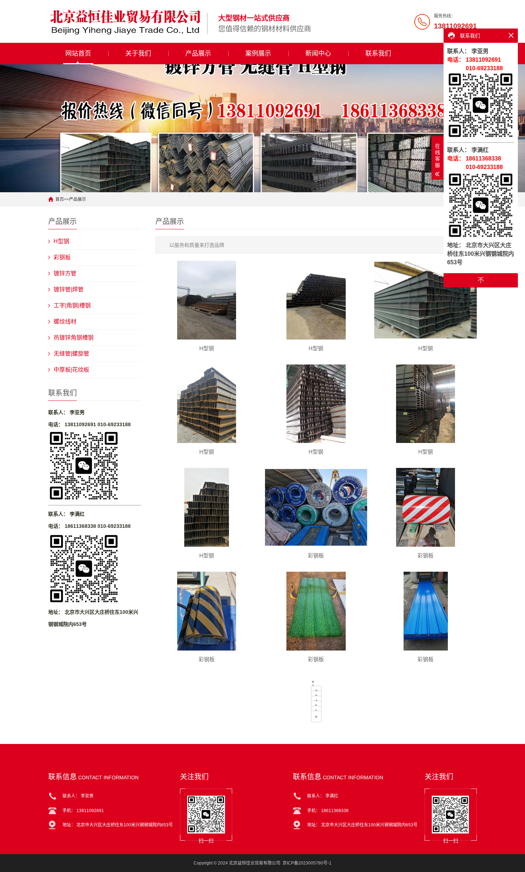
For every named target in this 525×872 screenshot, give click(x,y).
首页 (59, 199)
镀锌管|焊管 (69, 289)
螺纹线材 (65, 321)
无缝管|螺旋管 (71, 354)
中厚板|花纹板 (71, 370)
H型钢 (61, 241)
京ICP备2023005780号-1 (306, 863)
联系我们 (378, 53)
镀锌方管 (65, 273)
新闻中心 (318, 53)
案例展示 (258, 53)
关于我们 (138, 53)
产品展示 (198, 53)
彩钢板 (62, 257)
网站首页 (78, 53)
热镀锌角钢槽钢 (74, 338)
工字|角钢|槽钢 (72, 305)
